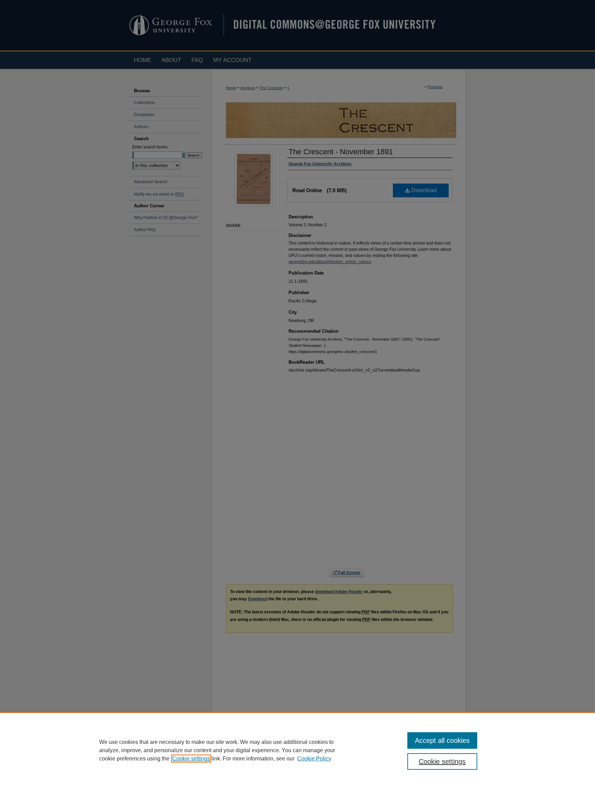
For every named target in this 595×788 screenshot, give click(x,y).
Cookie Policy (314, 758)
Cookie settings (191, 758)
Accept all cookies (442, 740)
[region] (297, 750)
